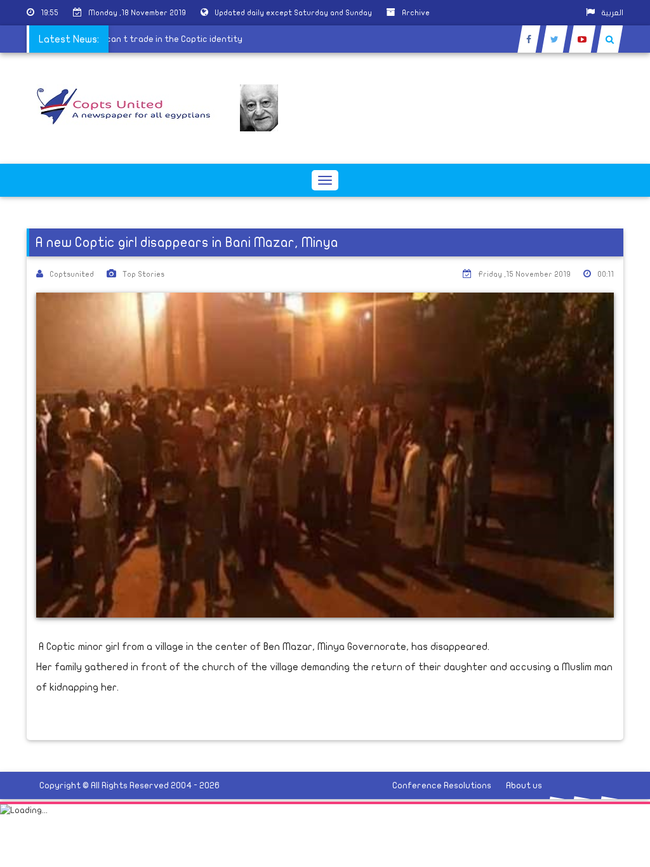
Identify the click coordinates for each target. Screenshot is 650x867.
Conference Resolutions (441, 785)
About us (524, 785)
